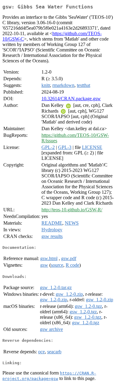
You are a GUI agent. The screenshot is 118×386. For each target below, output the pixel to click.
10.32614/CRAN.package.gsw (71, 98)
